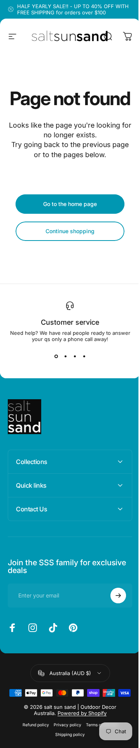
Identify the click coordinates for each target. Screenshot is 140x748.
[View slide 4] (84, 356)
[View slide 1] (56, 356)
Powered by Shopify (78, 744)
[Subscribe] (112, 614)
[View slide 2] (65, 356)
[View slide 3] (74, 356)
